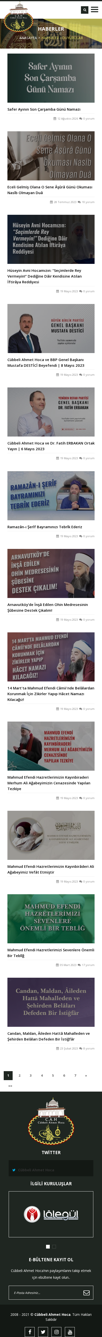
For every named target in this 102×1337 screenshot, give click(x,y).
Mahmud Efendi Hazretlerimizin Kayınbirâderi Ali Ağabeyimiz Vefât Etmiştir (50, 869)
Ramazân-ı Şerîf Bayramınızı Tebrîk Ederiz (44, 526)
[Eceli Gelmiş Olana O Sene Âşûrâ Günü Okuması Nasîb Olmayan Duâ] (51, 150)
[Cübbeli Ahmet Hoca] (18, 16)
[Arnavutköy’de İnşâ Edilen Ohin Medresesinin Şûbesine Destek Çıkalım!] (51, 568)
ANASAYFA (28, 37)
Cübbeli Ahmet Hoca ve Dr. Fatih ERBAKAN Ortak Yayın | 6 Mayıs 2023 (51, 446)
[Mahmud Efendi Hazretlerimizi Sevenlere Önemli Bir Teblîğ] (51, 913)
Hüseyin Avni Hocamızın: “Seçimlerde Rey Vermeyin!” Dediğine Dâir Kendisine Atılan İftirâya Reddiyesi (44, 276)
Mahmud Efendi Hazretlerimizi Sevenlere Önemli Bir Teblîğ (50, 952)
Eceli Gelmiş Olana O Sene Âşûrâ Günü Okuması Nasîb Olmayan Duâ (49, 189)
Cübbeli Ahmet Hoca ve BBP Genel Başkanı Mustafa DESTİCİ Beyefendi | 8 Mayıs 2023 (45, 362)
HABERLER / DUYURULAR (62, 37)
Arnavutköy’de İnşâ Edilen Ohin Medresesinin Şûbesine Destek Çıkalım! (47, 607)
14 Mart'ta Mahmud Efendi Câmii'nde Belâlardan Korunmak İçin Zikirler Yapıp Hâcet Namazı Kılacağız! (50, 693)
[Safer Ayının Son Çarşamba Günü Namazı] (51, 73)
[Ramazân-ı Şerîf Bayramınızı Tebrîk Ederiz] (51, 490)
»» (11, 1086)
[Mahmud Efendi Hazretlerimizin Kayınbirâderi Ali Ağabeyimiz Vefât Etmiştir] (51, 830)
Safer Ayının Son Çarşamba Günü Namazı (43, 109)
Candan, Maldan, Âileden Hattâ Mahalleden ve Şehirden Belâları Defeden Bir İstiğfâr (48, 1036)
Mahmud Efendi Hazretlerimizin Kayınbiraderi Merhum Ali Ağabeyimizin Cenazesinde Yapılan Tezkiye (48, 783)
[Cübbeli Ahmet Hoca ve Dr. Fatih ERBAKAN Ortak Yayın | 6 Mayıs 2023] (51, 406)
